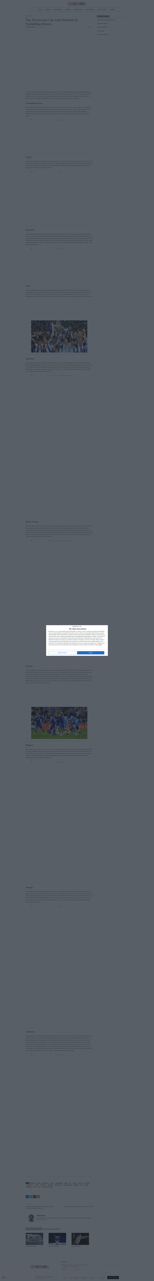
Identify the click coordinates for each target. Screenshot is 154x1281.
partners (57, 631)
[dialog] (77, 640)
